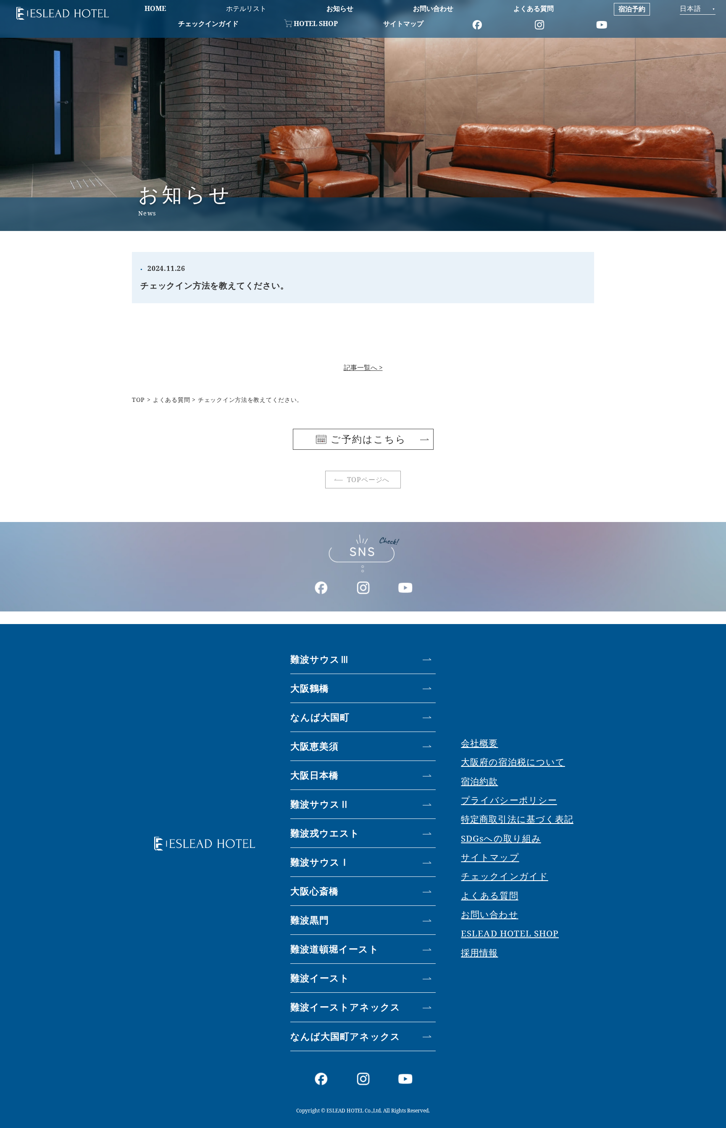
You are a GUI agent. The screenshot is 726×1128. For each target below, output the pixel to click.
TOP (138, 400)
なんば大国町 (320, 717)
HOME (155, 8)
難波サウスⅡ (320, 804)
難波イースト (320, 977)
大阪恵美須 (314, 746)
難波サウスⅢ (320, 659)
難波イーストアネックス (345, 1006)
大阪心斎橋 (314, 890)
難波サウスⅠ (320, 861)
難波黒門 (309, 919)
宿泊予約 (631, 8)
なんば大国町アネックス (345, 1036)
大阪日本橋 (314, 775)
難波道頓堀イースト (334, 948)
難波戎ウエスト (325, 832)
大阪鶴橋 (309, 688)
